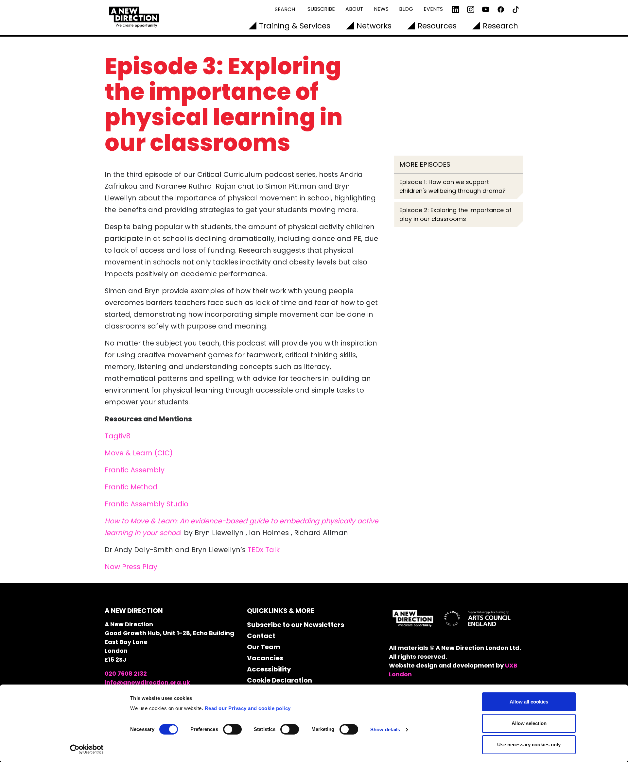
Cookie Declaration (279, 680)
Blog (406, 9)
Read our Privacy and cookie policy (248, 708)
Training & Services (294, 26)
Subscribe (321, 9)
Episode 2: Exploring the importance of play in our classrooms (455, 214)
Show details (385, 729)
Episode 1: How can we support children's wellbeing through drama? (452, 186)
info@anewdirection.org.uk (147, 682)
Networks (374, 26)
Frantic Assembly (135, 470)
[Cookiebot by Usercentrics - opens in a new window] (86, 749)
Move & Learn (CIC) (139, 453)
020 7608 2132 (126, 673)
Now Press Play (131, 566)
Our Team (263, 647)
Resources (437, 26)
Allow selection (529, 723)
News (381, 9)
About (354, 9)
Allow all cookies (529, 701)
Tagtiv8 (118, 436)
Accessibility (269, 669)
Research (500, 26)
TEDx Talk (264, 549)
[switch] (232, 729)
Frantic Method (131, 487)
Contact (261, 635)
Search (285, 9)
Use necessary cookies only (529, 744)
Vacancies (265, 658)
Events (433, 9)
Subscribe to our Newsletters (295, 624)
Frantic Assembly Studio (146, 504)
